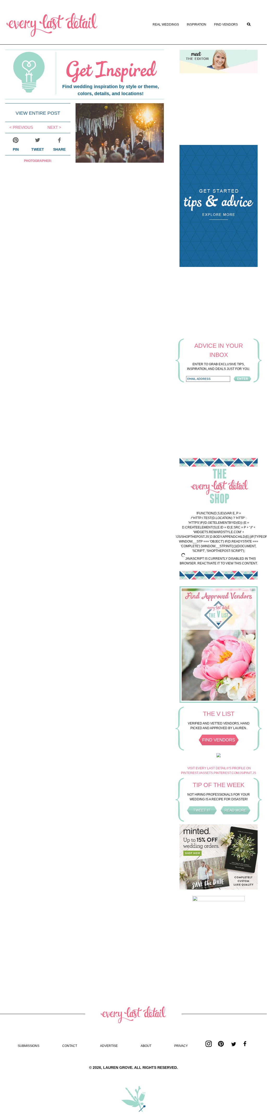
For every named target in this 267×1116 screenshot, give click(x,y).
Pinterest (221, 1044)
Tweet (37, 149)
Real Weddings (166, 24)
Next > (54, 127)
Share (59, 149)
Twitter (234, 1044)
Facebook (246, 1044)
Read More (235, 810)
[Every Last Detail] (52, 25)
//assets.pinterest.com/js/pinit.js (227, 773)
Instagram (209, 1044)
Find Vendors (226, 24)
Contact (69, 1046)
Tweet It (201, 810)
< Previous (21, 127)
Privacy (181, 1046)
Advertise (109, 1046)
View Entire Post (38, 113)
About (146, 1046)
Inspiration (196, 24)
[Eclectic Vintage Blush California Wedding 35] (120, 161)
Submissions (28, 1046)
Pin (16, 149)
